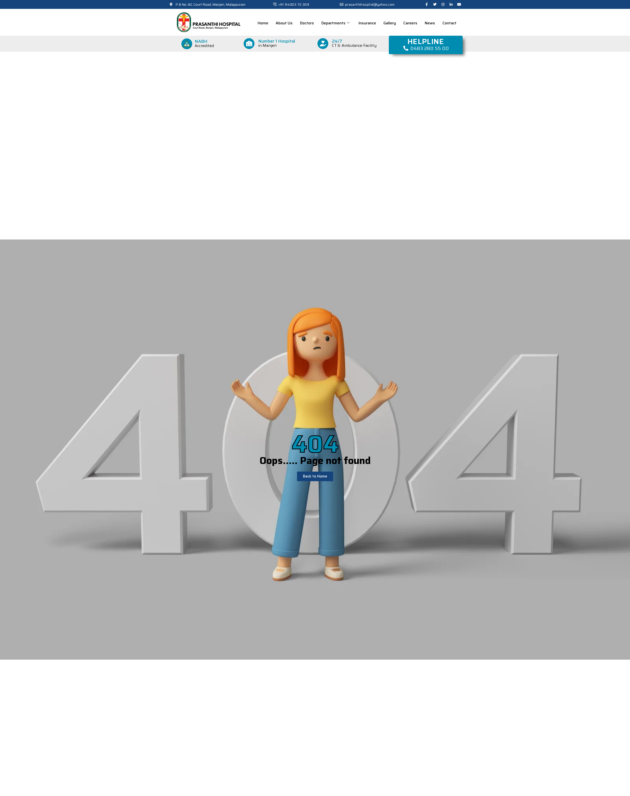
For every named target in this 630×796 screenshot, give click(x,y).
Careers (410, 23)
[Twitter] (434, 4)
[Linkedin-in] (451, 4)
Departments (333, 23)
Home (263, 23)
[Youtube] (459, 4)
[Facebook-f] (426, 4)
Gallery (389, 23)
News (430, 23)
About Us (284, 23)
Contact (449, 23)
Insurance (367, 23)
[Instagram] (443, 4)
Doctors (307, 23)
